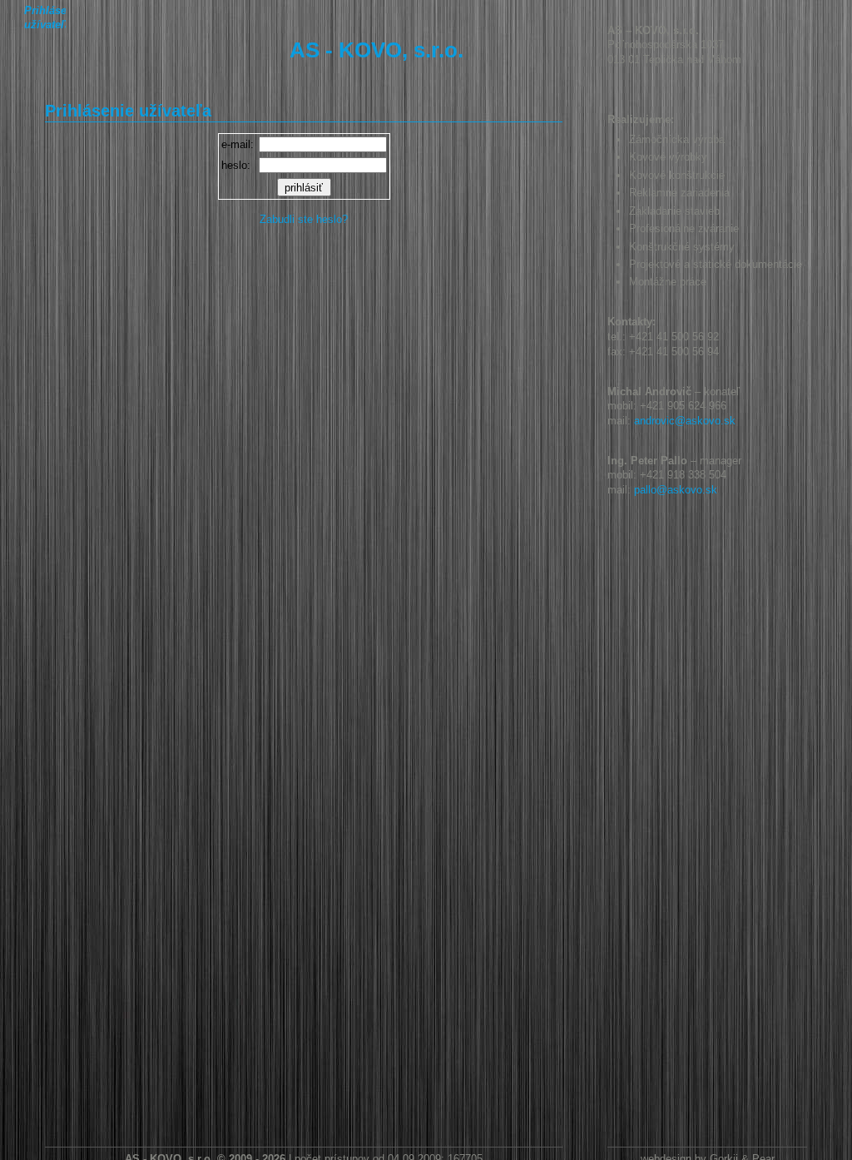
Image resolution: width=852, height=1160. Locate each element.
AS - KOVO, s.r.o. (376, 49)
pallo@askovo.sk (675, 489)
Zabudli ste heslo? (304, 219)
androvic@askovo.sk (685, 420)
